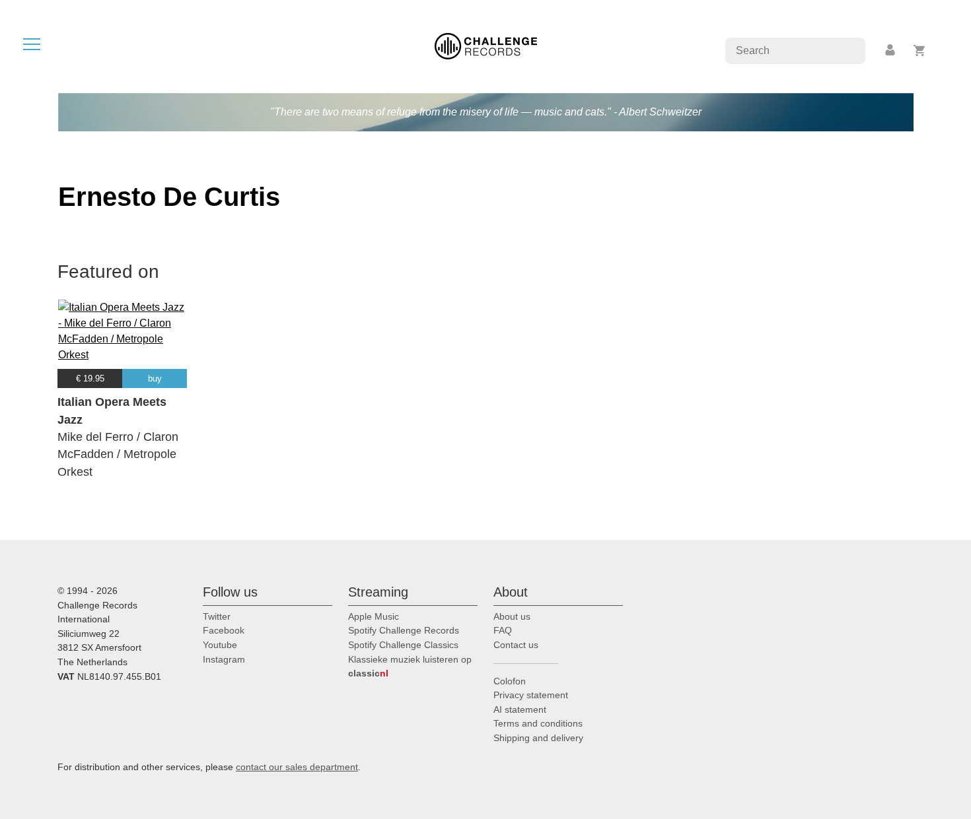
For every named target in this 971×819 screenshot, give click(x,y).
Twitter (217, 616)
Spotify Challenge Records (403, 630)
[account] (891, 50)
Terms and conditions (538, 723)
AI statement (519, 709)
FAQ (502, 630)
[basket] (919, 50)
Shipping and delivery (538, 738)
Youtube (220, 644)
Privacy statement (530, 695)
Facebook (223, 630)
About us (511, 616)
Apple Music (373, 616)
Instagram (224, 659)
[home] (486, 45)
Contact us (515, 644)
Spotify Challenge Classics (403, 644)
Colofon (509, 681)
